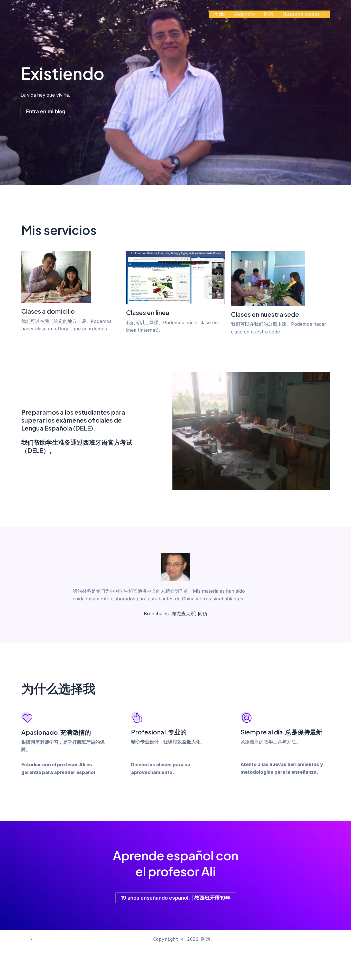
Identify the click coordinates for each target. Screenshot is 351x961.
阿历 (268, 14)
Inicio (219, 14)
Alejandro (244, 14)
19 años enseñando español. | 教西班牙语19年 (175, 898)
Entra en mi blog (46, 111)
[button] (322, 14)
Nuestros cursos (301, 14)
